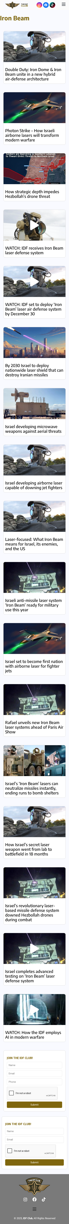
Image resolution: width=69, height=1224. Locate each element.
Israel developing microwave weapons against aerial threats (33, 428)
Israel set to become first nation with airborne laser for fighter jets (34, 666)
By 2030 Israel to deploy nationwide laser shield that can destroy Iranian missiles (34, 370)
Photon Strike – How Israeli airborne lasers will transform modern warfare (32, 135)
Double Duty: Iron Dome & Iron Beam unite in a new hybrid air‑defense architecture (33, 74)
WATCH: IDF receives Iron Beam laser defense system (34, 250)
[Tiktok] (52, 5)
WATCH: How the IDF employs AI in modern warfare (33, 1034)
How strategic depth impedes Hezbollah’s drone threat (32, 194)
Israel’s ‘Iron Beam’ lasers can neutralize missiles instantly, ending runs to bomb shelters (32, 788)
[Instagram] (39, 5)
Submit (34, 1104)
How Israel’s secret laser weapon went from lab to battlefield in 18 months (28, 849)
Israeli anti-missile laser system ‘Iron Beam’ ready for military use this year (33, 605)
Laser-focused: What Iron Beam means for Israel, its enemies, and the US (34, 544)
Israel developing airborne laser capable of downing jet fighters (33, 485)
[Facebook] (46, 5)
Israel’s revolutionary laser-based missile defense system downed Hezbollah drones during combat (32, 912)
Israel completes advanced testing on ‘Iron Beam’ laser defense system (30, 976)
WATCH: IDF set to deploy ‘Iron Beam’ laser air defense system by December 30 (33, 309)
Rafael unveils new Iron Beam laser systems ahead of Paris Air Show (34, 727)
